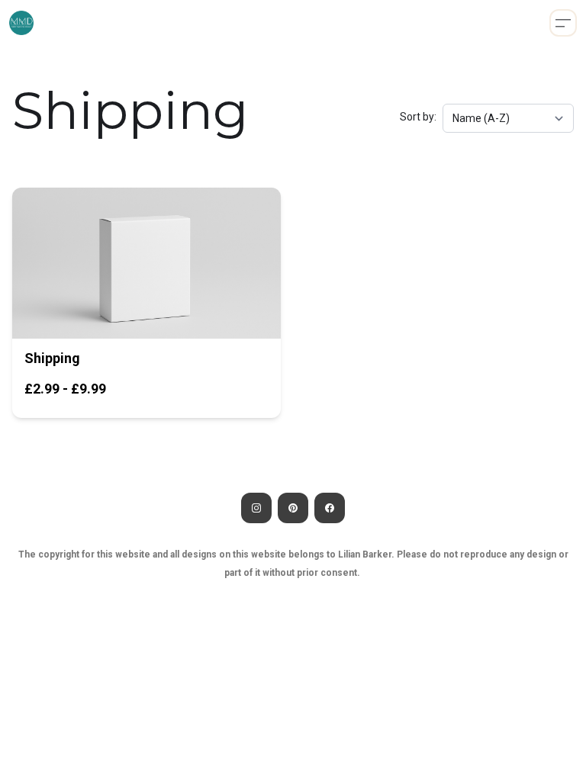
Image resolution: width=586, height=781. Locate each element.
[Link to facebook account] (329, 508)
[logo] (21, 23)
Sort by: (418, 117)
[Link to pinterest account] (293, 508)
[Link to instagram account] (256, 508)
